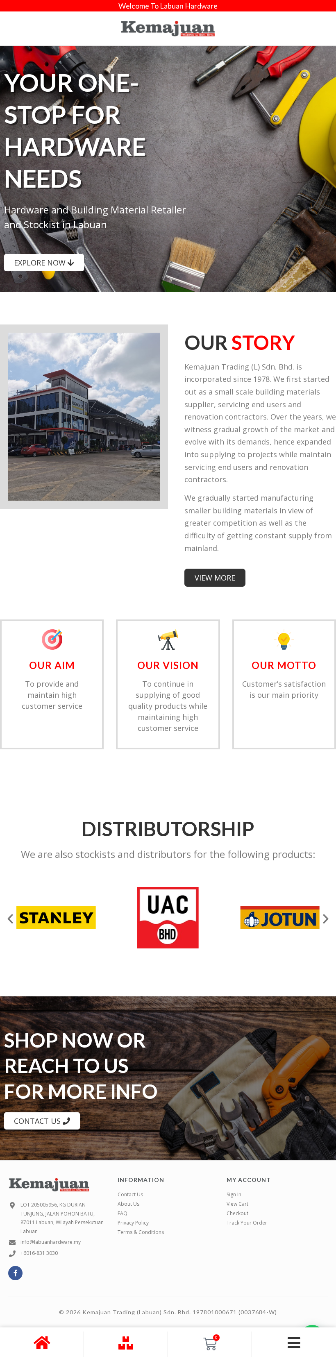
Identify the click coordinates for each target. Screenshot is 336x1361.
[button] (10, 919)
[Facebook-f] (15, 1273)
